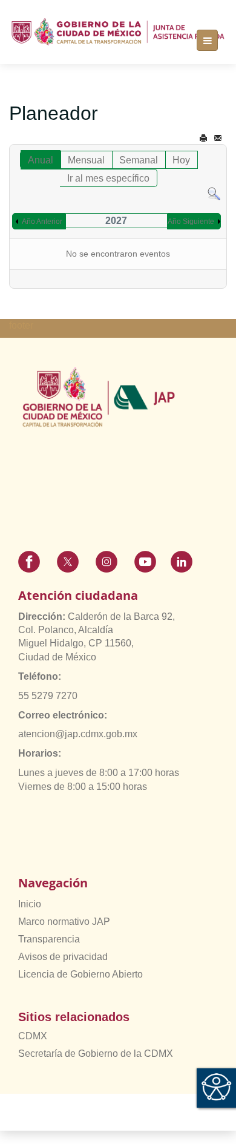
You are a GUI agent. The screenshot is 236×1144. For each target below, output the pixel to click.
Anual (40, 160)
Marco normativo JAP (64, 921)
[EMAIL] (218, 138)
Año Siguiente (191, 221)
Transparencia (49, 939)
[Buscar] (214, 193)
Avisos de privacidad (63, 957)
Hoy (181, 160)
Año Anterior (42, 221)
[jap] (118, 32)
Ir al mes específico (108, 178)
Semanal (138, 160)
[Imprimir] (203, 138)
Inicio (29, 904)
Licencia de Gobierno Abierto (80, 974)
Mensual (86, 160)
